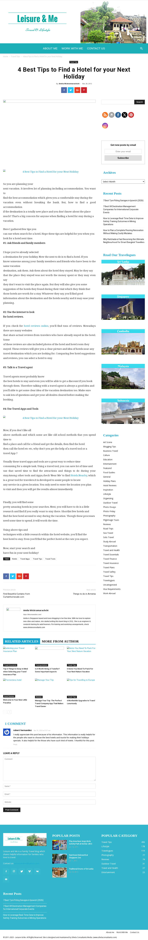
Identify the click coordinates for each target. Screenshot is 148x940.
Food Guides (109, 472)
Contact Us (96, 48)
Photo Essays (109, 507)
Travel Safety (109, 571)
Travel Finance (110, 558)
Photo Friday (109, 511)
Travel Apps (25, 559)
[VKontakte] (37, 871)
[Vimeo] (29, 871)
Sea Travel (108, 533)
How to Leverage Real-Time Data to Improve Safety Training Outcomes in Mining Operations (123, 221)
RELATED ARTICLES (21, 641)
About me (50, 48)
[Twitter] (22, 871)
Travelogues (109, 580)
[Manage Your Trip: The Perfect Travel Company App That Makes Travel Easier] (49, 688)
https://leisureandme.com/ (32, 614)
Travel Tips (15, 56)
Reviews (39, 697)
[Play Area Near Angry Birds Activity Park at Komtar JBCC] (59, 845)
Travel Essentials (111, 554)
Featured (107, 468)
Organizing (108, 498)
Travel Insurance (10, 665)
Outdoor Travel (110, 502)
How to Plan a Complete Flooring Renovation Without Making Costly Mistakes (123, 231)
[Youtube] (6, 879)
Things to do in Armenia (84, 594)
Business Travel (110, 450)
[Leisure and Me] (74, 21)
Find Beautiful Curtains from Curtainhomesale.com (16, 595)
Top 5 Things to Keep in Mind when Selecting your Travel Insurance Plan (15, 672)
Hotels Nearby (79, 475)
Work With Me (72, 48)
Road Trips (108, 528)
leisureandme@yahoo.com (26, 863)
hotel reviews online (36, 325)
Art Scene (107, 442)
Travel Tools (50, 559)
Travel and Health (111, 550)
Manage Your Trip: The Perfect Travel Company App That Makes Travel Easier (49, 703)
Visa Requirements (112, 589)
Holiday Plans (109, 481)
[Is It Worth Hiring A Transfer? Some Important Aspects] (49, 656)
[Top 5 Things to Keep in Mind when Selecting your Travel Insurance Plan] (17, 656)
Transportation (41, 665)
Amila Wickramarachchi (69, 83)
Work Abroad (109, 593)
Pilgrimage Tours (111, 520)
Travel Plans (109, 567)
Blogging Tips (109, 446)
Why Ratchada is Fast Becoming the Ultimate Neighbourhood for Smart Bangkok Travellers (123, 240)
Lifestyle (107, 494)
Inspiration (108, 489)
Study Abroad (109, 541)
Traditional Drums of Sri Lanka (81, 869)
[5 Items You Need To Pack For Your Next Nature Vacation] (81, 656)
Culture (106, 455)
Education (107, 459)
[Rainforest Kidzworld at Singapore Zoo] (59, 859)
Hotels (14, 559)
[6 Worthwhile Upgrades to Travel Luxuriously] (81, 688)
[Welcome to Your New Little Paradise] (17, 688)
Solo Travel (108, 537)
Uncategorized (110, 584)
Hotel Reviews (9, 696)
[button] (141, 48)
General (106, 476)
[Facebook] (6, 871)
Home (5, 56)
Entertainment (109, 463)
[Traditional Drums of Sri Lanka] (59, 873)
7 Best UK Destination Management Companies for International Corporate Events (120, 209)
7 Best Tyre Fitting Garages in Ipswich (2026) (123, 200)
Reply (15, 744)
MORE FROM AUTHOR (60, 641)
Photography (109, 515)
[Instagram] (14, 871)
